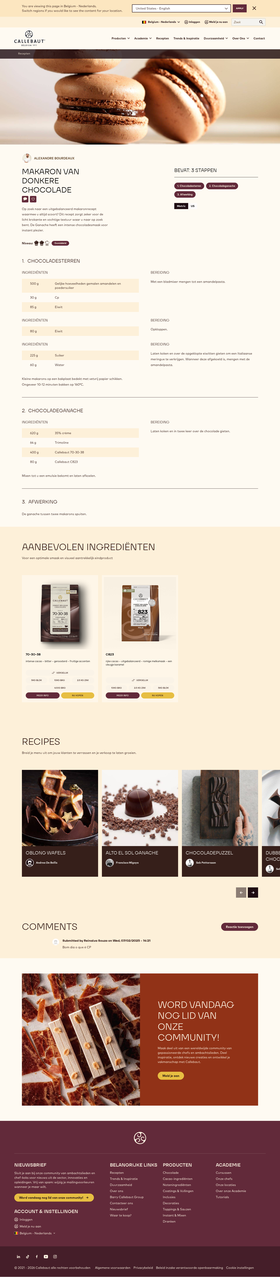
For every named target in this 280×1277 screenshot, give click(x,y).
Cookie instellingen (240, 1268)
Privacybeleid (143, 1268)
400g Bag (60, 687)
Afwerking (186, 194)
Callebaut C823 (66, 462)
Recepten (162, 38)
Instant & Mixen (174, 1215)
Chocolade (171, 1173)
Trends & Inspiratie (186, 38)
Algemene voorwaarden (112, 1268)
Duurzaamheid (121, 1185)
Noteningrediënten (177, 1185)
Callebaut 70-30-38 (69, 452)
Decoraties (171, 1203)
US (192, 206)
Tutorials (222, 1197)
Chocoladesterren (190, 185)
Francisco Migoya (127, 862)
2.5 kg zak (83, 680)
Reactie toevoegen (239, 927)
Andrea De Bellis (46, 862)
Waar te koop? (120, 1215)
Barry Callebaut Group (127, 1197)
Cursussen (223, 1173)
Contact (259, 38)
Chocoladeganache (223, 185)
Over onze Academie (231, 1191)
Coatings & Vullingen (178, 1191)
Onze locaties (226, 1185)
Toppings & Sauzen (177, 1209)
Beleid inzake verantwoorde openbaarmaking (189, 1268)
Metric (181, 206)
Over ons (116, 1191)
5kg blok (36, 680)
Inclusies (169, 1197)
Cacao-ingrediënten (178, 1179)
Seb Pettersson (206, 862)
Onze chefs (224, 1179)
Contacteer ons (121, 1203)
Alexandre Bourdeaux (54, 158)
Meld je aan (170, 1076)
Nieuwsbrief (119, 1209)
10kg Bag (59, 680)
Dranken (169, 1221)
